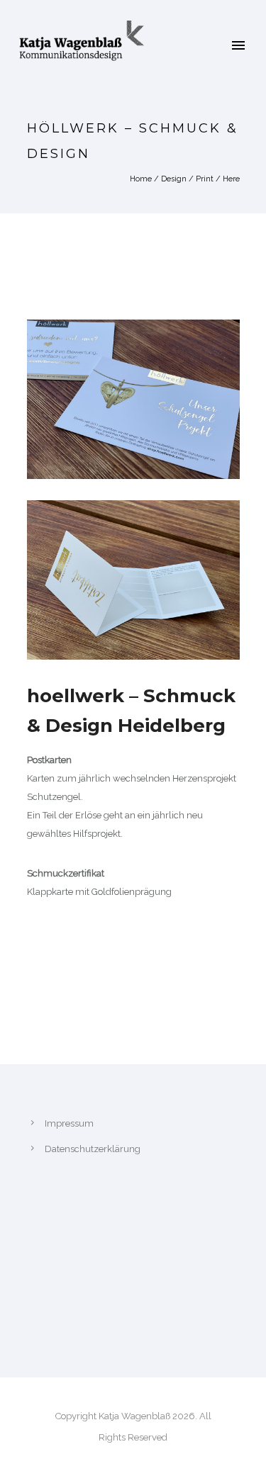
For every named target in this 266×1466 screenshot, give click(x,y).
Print (205, 179)
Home (141, 179)
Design (174, 179)
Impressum (69, 1123)
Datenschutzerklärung (92, 1149)
